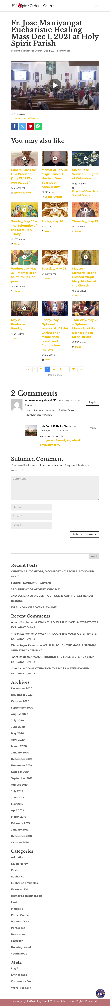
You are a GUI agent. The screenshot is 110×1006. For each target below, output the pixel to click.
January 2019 (19, 829)
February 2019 (20, 823)
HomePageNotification (26, 895)
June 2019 (17, 797)
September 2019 (21, 778)
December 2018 (21, 836)
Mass (17, 118)
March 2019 (18, 816)
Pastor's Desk (20, 921)
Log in (15, 968)
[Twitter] (22, 126)
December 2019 (21, 759)
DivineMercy (19, 863)
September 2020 (22, 707)
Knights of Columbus (85, 191)
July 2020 (17, 720)
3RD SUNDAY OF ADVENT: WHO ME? (36, 589)
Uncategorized (21, 947)
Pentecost (18, 928)
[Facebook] (14, 126)
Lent (14, 902)
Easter (15, 870)
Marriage (17, 908)
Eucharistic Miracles (24, 883)
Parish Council (20, 915)
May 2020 (17, 733)
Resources (18, 934)
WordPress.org (21, 987)
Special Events (30, 118)
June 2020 (18, 726)
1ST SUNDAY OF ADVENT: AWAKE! (34, 607)
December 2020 (21, 688)
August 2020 (19, 714)
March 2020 (19, 746)
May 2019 (17, 804)
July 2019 (17, 791)
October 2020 (20, 701)
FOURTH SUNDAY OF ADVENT (31, 583)
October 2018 (20, 842)
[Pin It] (30, 126)
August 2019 (19, 784)
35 (73, 369)
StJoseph (17, 940)
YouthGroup (19, 953)
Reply (92, 402)
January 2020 (20, 752)
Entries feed (19, 974)
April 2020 (18, 739)
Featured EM (19, 889)
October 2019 (20, 771)
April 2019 (17, 810)
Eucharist (17, 876)
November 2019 (21, 765)
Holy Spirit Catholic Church (28, 51)
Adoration (17, 857)
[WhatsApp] (38, 126)
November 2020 (22, 694)
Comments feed (22, 981)
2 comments (63, 51)
